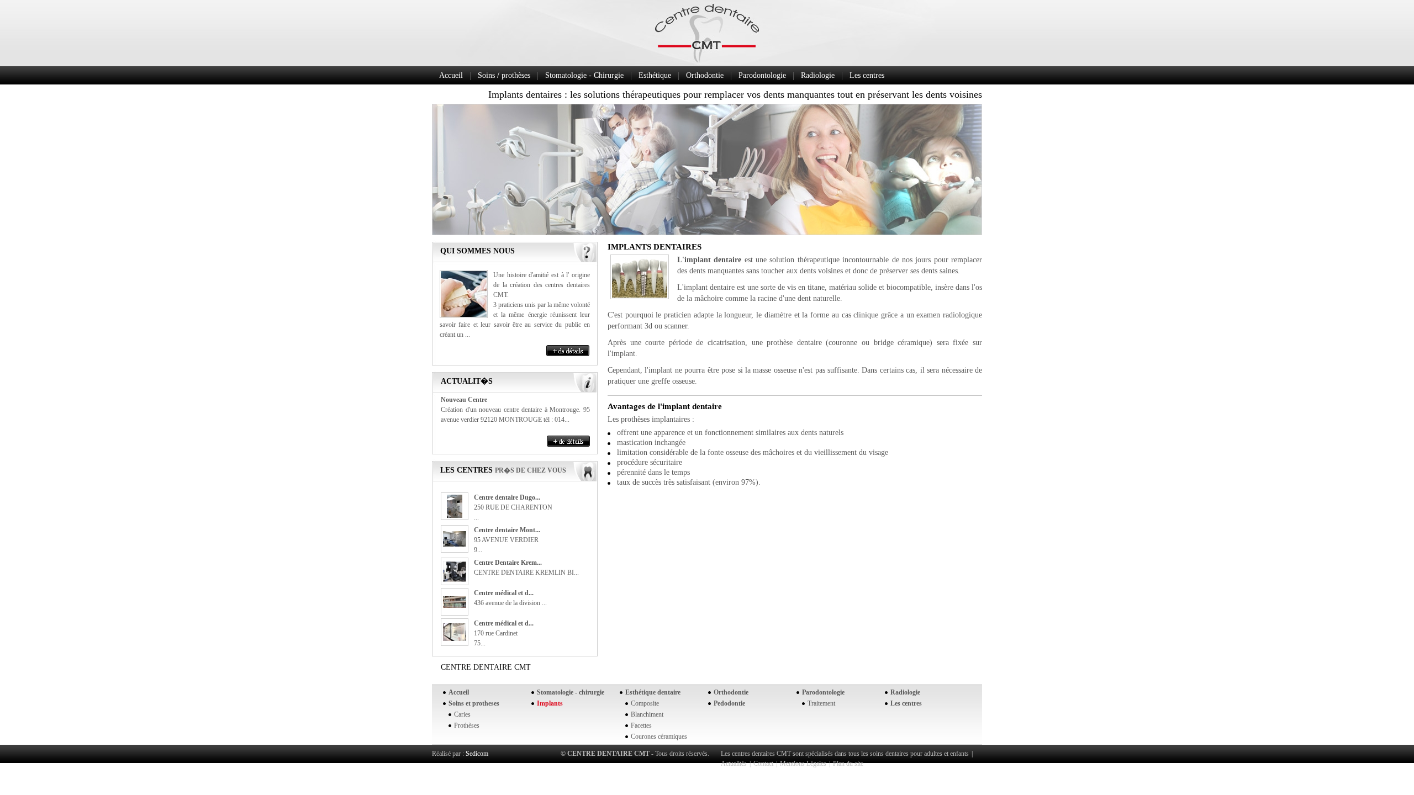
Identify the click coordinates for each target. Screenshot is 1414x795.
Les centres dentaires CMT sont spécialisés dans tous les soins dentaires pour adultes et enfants (845, 753)
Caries (462, 714)
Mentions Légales (803, 763)
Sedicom (477, 753)
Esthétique (655, 75)
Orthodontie (705, 75)
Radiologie (818, 75)
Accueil (451, 75)
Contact (763, 763)
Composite (645, 703)
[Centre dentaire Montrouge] (454, 544)
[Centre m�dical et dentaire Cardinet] (454, 639)
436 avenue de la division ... (510, 603)
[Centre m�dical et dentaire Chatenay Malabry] (454, 606)
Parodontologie (762, 75)
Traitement (821, 703)
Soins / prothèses (504, 75)
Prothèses (466, 725)
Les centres (867, 75)
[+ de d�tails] (567, 350)
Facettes (641, 725)
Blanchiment (647, 714)
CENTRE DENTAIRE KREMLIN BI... (526, 572)
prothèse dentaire (794, 342)
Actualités (734, 763)
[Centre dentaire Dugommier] (454, 516)
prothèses (635, 419)
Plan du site (848, 763)
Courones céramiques (659, 736)
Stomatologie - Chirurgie (584, 75)
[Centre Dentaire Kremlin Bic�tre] (454, 580)
